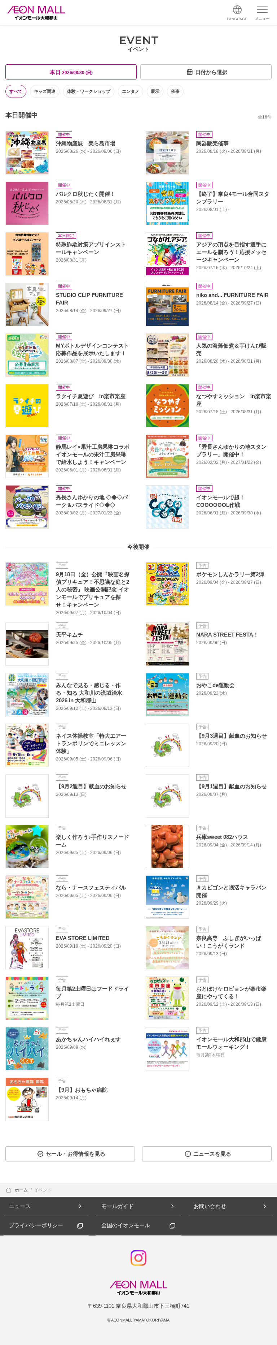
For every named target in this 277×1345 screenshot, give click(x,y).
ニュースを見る (212, 1154)
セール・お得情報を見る (75, 1154)
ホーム (22, 1190)
